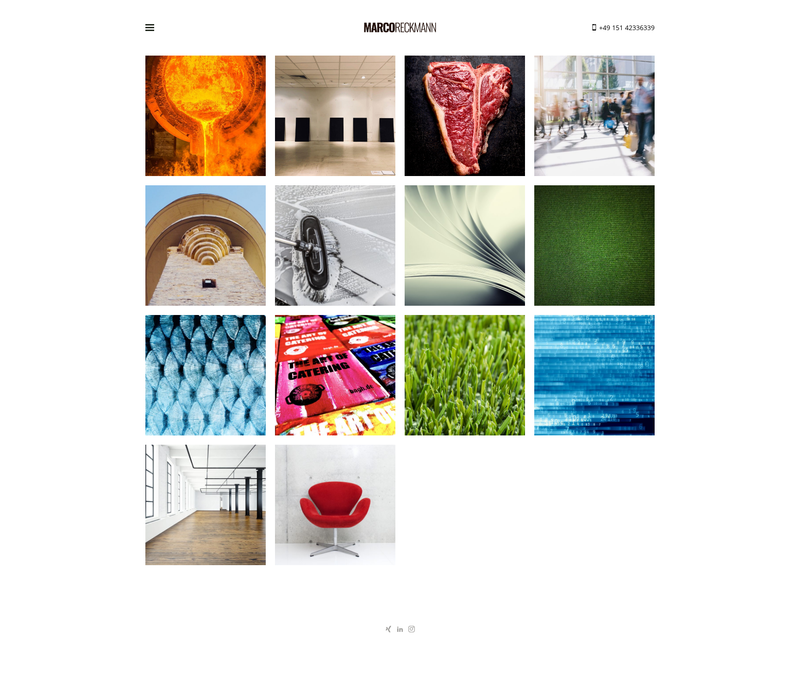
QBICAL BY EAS (205, 509)
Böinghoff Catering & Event (464, 119)
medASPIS (594, 379)
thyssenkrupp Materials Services (205, 119)
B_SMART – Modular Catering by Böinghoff (205, 379)
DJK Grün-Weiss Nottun (465, 379)
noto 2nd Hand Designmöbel (335, 509)
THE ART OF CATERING (335, 379)
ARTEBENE (465, 249)
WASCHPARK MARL (335, 249)
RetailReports (594, 119)
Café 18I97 (206, 249)
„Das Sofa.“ (594, 249)
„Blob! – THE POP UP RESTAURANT (335, 119)
